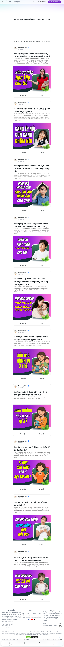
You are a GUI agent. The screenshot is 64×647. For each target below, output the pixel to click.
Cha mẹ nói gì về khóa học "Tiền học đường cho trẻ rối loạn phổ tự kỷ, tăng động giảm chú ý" (31, 281)
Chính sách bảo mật (7, 627)
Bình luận (23, 95)
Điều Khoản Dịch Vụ (25, 633)
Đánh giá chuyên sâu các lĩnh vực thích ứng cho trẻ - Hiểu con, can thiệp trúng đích (31, 168)
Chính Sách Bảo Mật (57, 633)
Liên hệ (40, 614)
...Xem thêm (44, 63)
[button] (54, 1)
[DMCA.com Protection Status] (32, 637)
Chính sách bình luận (19, 634)
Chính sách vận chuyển (7, 621)
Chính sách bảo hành (7, 624)
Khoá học (34, 614)
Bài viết (23, 614)
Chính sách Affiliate (48, 633)
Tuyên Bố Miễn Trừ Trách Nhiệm (36, 633)
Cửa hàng (28, 614)
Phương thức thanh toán (8, 623)
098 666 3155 (60, 625)
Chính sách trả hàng (6, 625)
